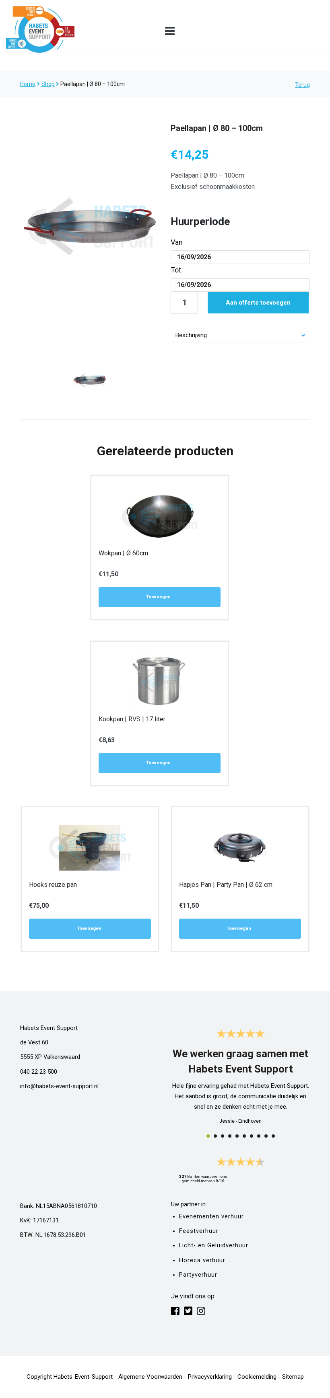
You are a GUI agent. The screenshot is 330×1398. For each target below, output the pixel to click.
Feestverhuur (199, 1231)
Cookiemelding (256, 1376)
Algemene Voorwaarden (150, 1376)
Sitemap (293, 1376)
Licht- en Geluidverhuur (213, 1245)
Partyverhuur (198, 1274)
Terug (302, 85)
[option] (89, 225)
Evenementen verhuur (211, 1216)
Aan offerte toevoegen (258, 302)
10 (273, 1136)
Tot (176, 270)
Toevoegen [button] (158, 597)
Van (177, 242)
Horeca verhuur (202, 1260)
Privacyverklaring (210, 1376)
